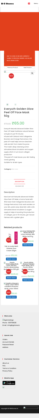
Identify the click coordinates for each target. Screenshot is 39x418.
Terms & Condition (9, 368)
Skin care (15, 169)
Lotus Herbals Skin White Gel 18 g (28, 235)
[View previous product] (5, 67)
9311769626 (12, 323)
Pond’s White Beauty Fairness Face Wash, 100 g (27, 269)
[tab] (19, 181)
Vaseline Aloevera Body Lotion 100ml (11, 287)
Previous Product (12, 67)
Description (19, 181)
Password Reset (8, 345)
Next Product (28, 67)
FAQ (3, 366)
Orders (4, 339)
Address (5, 347)
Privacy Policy (7, 371)
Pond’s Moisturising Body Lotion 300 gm (11, 268)
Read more (11, 259)
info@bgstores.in (13, 325)
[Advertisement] (19, 31)
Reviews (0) (19, 186)
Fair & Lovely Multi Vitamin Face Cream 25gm (11, 248)
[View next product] (33, 67)
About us (5, 363)
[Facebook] (3, 330)
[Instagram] (6, 330)
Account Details (8, 342)
